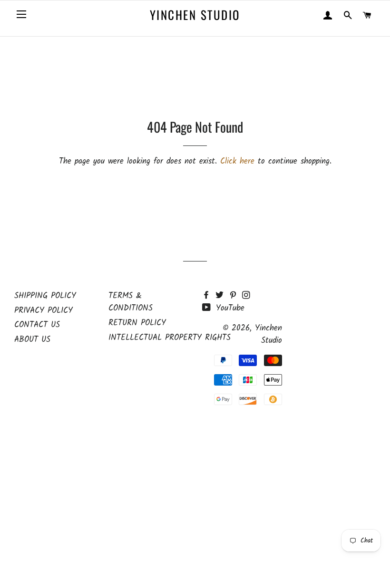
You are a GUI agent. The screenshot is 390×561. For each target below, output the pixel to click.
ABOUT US (32, 339)
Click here (237, 161)
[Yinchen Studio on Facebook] (208, 296)
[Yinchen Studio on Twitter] (222, 296)
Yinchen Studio (195, 14)
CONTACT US (37, 325)
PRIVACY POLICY (43, 310)
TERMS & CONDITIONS (130, 302)
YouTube (228, 308)
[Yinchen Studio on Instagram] (247, 296)
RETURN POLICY (137, 323)
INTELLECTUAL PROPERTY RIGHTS (169, 337)
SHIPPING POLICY (45, 296)
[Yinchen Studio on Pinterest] (235, 296)
